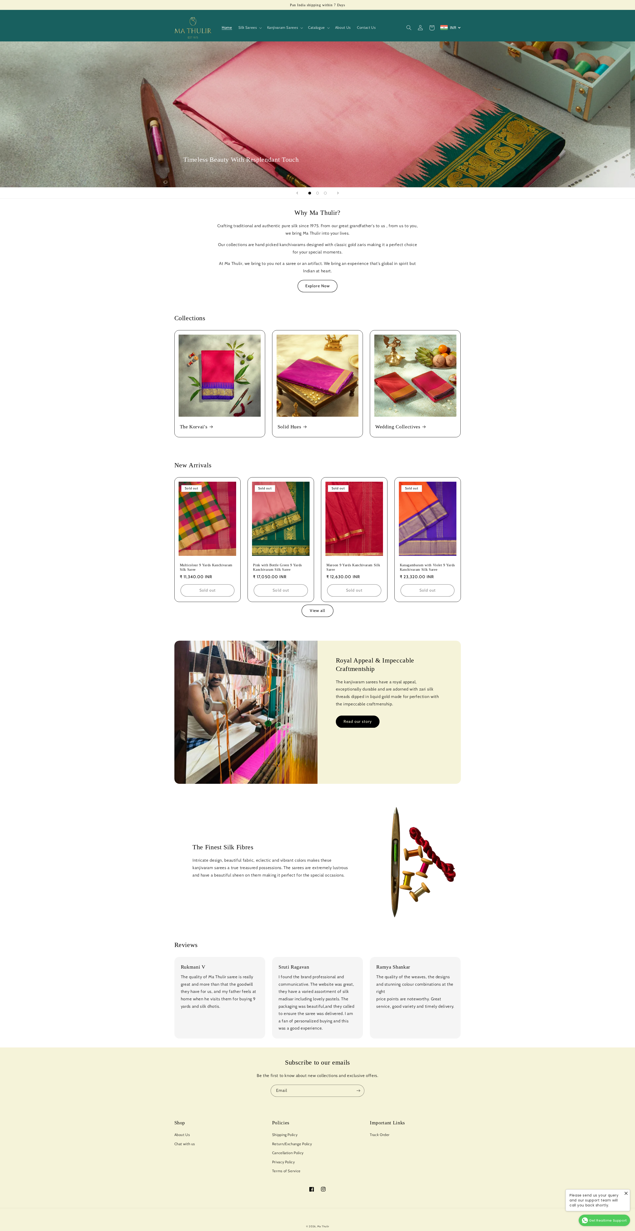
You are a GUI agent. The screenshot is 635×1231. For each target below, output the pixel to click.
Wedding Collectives (397, 426)
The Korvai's (194, 426)
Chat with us (184, 1144)
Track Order (380, 1135)
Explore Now (317, 286)
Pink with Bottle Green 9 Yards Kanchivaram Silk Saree (277, 567)
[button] (249, 27)
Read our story (358, 721)
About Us (182, 1135)
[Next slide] (337, 193)
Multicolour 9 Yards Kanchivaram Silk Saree (206, 567)
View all (317, 610)
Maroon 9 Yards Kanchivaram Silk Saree (353, 567)
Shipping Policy (284, 1135)
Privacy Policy (283, 1162)
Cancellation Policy (288, 1153)
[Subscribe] (358, 1091)
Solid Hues (289, 426)
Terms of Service (286, 1171)
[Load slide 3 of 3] (325, 193)
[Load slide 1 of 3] (310, 193)
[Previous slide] (297, 193)
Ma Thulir (323, 1226)
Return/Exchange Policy (292, 1144)
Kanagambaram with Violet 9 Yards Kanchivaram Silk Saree (427, 567)
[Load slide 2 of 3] (317, 193)
